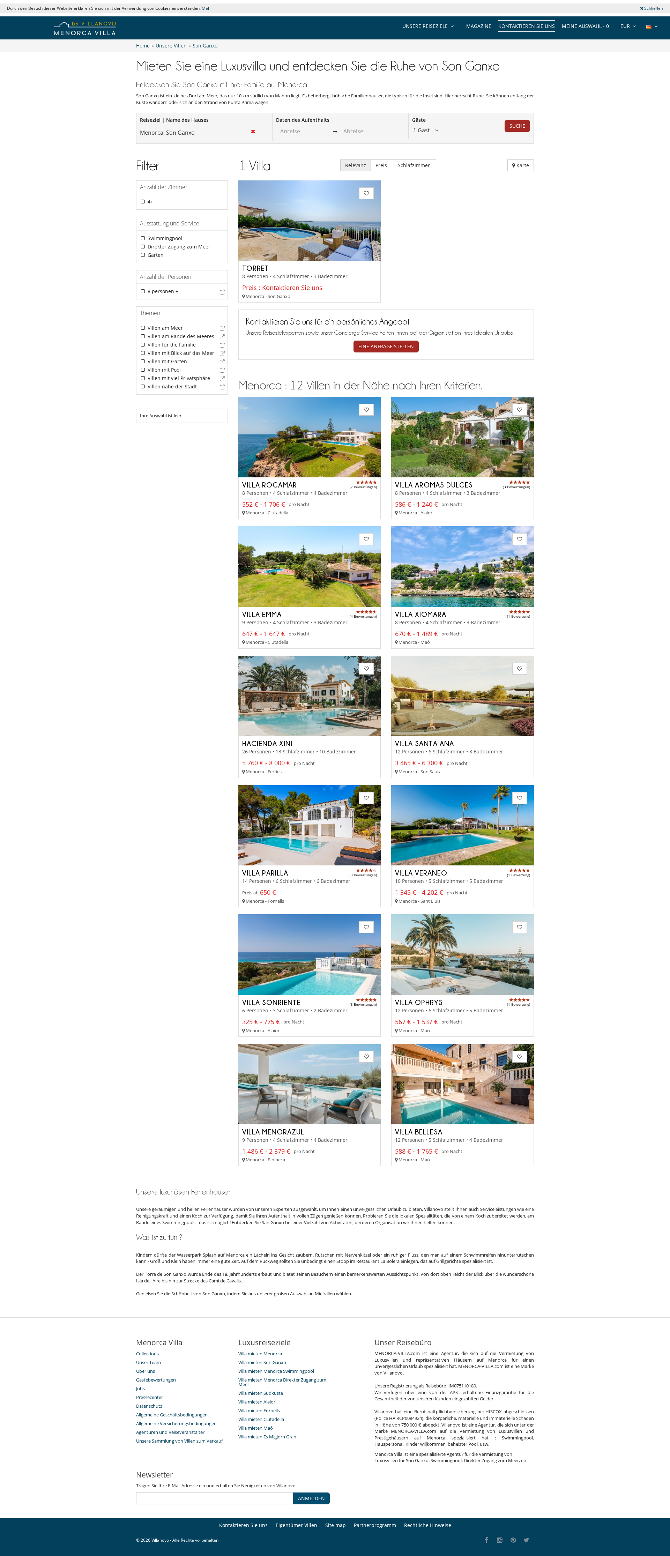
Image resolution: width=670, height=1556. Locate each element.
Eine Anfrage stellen (386, 346)
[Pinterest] (513, 1540)
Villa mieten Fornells (259, 1410)
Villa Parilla (265, 873)
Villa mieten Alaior (256, 1402)
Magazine (478, 26)
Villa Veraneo (421, 873)
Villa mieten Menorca (260, 1353)
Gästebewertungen (156, 1380)
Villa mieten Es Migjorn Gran (267, 1437)
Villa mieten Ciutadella (261, 1419)
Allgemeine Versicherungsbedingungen (176, 1423)
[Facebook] (486, 1540)
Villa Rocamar (269, 485)
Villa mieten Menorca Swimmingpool (276, 1371)
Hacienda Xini (267, 743)
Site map (335, 1525)
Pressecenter (149, 1397)
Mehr (207, 8)
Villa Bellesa (418, 1132)
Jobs (140, 1388)
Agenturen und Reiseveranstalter (170, 1432)
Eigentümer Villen (296, 1525)
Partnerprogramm (375, 1525)
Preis (381, 165)
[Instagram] (500, 1540)
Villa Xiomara (420, 614)
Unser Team (148, 1362)
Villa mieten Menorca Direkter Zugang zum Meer (282, 1382)
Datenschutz (149, 1406)
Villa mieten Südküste (260, 1393)
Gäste (419, 120)
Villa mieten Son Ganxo (262, 1362)
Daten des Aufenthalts (302, 120)
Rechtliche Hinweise (427, 1525)
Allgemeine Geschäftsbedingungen (172, 1415)
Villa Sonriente (271, 1002)
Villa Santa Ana (424, 743)
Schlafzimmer (414, 165)
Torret (255, 268)
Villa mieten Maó (255, 1428)
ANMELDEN (311, 1498)
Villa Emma (262, 614)
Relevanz (355, 165)
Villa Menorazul (273, 1132)
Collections (147, 1353)
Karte (522, 165)
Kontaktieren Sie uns (526, 26)
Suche (517, 125)
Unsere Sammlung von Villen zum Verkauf (179, 1441)
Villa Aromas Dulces (434, 485)
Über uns (145, 1371)
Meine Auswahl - (585, 26)
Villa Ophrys (419, 1002)
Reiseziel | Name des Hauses (174, 120)
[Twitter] (527, 1540)
